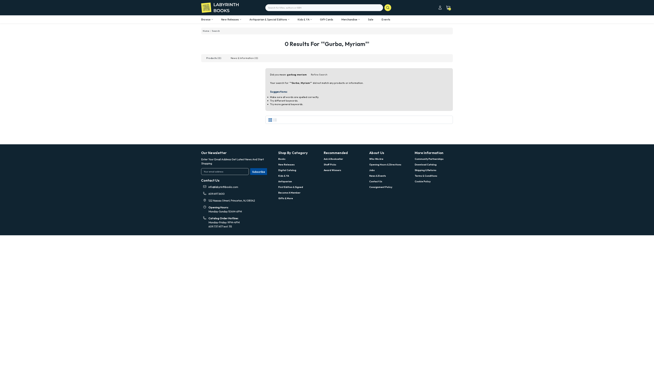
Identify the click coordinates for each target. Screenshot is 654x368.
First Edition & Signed (290, 187)
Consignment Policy (380, 187)
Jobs (372, 170)
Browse (206, 19)
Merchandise (349, 19)
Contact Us (375, 181)
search (387, 7)
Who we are (376, 158)
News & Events (377, 175)
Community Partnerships (429, 158)
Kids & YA (304, 19)
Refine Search (319, 74)
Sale (370, 19)
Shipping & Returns (425, 170)
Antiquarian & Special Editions (268, 19)
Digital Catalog (287, 170)
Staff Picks (330, 164)
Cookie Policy (423, 181)
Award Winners (332, 170)
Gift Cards (326, 19)
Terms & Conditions (426, 175)
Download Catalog (426, 164)
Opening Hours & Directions (385, 164)
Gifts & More (285, 198)
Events (386, 19)
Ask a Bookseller (333, 158)
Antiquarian (285, 181)
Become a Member (289, 192)
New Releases (230, 19)
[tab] (213, 58)
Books (281, 158)
